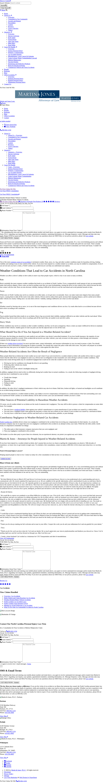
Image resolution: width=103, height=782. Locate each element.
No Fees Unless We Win (8, 189)
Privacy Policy (8, 774)
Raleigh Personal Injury (15, 80)
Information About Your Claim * (11, 230)
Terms (29, 664)
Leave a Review (13, 28)
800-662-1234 (6, 130)
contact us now (5, 458)
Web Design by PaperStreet (28, 777)
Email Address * (7, 208)
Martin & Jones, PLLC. (18, 770)
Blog (5, 73)
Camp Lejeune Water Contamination (19, 176)
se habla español (5, 121)
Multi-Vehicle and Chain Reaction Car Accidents (19, 598)
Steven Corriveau (13, 36)
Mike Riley (11, 43)
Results (6, 69)
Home (6, 13)
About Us (7, 15)
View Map (3, 716)
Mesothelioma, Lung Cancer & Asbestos (21, 56)
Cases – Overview (14, 167)
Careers (10, 25)
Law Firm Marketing (10, 777)
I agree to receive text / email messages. (16, 664)
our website (89, 236)
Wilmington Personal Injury (17, 82)
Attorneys (7, 32)
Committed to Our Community (18, 19)
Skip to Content (5, 1)
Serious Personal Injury (15, 51)
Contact (6, 118)
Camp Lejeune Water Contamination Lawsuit (22, 58)
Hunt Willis (11, 45)
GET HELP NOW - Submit (10, 238)
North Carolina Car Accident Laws (15, 602)
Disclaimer (7, 772)
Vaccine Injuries (13, 62)
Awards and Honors (14, 21)
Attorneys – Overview (15, 152)
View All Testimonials (7, 254)
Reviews (11, 26)
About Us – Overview (15, 135)
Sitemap (6, 776)
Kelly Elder (11, 38)
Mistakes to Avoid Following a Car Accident (18, 605)
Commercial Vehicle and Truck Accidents (21, 67)
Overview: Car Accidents (12, 596)
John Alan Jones (13, 41)
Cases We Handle (10, 47)
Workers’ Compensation (15, 52)
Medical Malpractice (14, 60)
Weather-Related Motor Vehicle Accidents (17, 600)
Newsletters (11, 23)
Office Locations (9, 75)
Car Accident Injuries (15, 54)
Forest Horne (12, 39)
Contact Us (7, 84)
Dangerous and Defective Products (19, 64)
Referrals (7, 71)
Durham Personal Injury (15, 78)
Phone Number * (7, 210)
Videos (10, 30)
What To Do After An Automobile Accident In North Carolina (23, 607)
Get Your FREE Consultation (9, 191)
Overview (11, 17)
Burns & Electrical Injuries (16, 65)
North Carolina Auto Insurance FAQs (16, 603)
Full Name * (5, 205)
